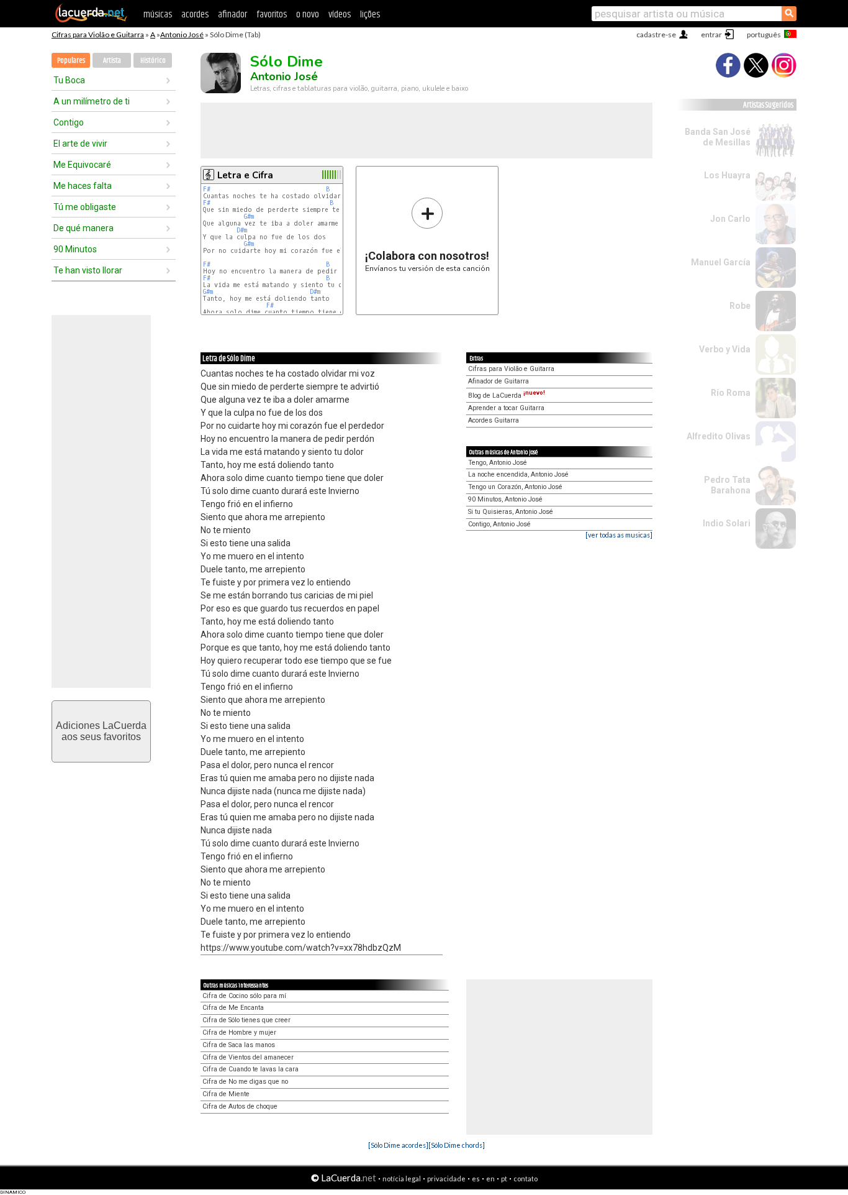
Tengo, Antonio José (497, 463)
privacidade (446, 1178)
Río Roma (731, 393)
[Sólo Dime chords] (456, 1145)
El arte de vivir (80, 144)
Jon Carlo (730, 219)
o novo (307, 14)
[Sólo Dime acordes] (398, 1145)
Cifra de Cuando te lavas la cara (250, 1069)
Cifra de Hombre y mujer (239, 1032)
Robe (740, 306)
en (490, 1178)
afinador (232, 14)
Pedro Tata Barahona (727, 485)
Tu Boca (69, 80)
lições (370, 14)
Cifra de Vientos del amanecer (248, 1057)
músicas (157, 14)
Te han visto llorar (87, 270)
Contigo (68, 122)
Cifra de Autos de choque (239, 1106)
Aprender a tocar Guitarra (506, 408)
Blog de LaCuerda (506, 395)
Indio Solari (727, 523)
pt (504, 1178)
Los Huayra (727, 175)
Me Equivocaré (82, 165)
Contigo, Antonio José (499, 524)
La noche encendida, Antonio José (518, 474)
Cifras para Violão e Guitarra (98, 34)
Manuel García (721, 262)
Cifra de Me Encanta (233, 1008)
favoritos (271, 14)
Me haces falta (82, 186)
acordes (195, 14)
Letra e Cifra (245, 175)
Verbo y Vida (725, 349)
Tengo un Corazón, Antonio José (515, 487)
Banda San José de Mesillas (718, 137)
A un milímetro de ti (91, 101)
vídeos (339, 14)
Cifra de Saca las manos (238, 1045)
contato (525, 1178)
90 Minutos (75, 249)
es (476, 1178)
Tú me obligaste (84, 207)
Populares (71, 60)
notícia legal (401, 1178)
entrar (711, 34)
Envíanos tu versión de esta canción (427, 234)
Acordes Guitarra (493, 420)
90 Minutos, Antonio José (505, 499)
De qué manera (83, 228)
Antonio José (182, 34)
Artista (112, 60)
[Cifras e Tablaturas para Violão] (91, 20)
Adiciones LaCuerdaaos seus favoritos (101, 731)
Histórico (153, 60)
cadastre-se (656, 34)
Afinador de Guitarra (498, 381)
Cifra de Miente (226, 1094)
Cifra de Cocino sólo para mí (244, 996)
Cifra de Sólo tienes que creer (246, 1020)
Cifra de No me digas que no (245, 1082)
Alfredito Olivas (719, 436)
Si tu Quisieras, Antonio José (510, 512)
